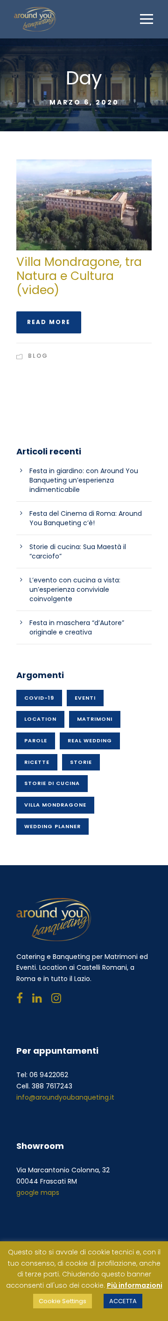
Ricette (36, 762)
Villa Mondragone (55, 804)
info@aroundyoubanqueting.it (65, 1097)
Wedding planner (52, 826)
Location (40, 719)
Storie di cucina (52, 783)
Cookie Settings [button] (62, 1301)
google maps (37, 1192)
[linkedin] (37, 998)
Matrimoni (94, 719)
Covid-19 (39, 698)
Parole (35, 740)
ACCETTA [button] (123, 1301)
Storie (81, 762)
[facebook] (19, 998)
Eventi (85, 698)
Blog (38, 356)
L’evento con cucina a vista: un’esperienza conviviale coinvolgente (74, 589)
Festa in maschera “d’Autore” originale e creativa (76, 627)
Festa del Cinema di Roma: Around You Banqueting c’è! (85, 518)
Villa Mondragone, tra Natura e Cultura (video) (79, 276)
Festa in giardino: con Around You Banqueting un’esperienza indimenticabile (83, 480)
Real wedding (90, 740)
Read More (48, 322)
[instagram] (56, 998)
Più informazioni (134, 1285)
